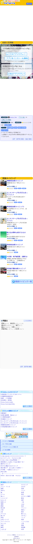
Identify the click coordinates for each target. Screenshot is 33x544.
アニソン (23, 508)
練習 (2, 527)
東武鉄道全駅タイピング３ (15, 206)
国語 (2, 506)
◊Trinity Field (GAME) (7, 402)
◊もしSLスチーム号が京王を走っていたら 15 (14, 423)
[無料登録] (16, 435)
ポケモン (23, 515)
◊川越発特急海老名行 (7, 396)
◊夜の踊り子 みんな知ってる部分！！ (12, 468)
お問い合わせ (16, 538)
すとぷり (3, 523)
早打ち (3, 490)
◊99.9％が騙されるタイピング (9, 466)
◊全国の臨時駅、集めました (9, 415)
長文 (22, 494)
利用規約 (16, 536)
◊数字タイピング (5, 464)
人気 (22, 523)
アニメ (23, 490)
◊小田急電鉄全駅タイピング (9, 426)
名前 (2, 525)
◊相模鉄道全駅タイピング (8, 425)
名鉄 (15, 127)
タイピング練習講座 (8, 441)
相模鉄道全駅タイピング (15, 181)
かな (9, 125)
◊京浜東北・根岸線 (6, 400)
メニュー (29, 4)
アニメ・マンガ (5, 486)
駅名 (8, 127)
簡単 (2, 488)
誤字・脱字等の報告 (18, 139)
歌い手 (3, 515)
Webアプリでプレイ (17, 74)
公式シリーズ (5, 519)
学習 (2, 517)
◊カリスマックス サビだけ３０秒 (11, 458)
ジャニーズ (4, 498)
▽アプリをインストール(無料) (16, 58)
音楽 (22, 488)
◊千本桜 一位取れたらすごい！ (10, 469)
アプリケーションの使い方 (10, 447)
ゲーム (3, 494)
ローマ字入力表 (7, 444)
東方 (22, 512)
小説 (2, 510)
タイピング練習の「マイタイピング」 (16, 535)
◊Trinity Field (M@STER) (8, 404)
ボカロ (23, 486)
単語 (22, 519)
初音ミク (3, 502)
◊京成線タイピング (6, 419)
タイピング (24, 484)
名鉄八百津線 (22, 127)
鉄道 (22, 492)
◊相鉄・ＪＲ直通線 (6, 398)
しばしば (3, 529)
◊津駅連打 (3, 413)
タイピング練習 (25, 496)
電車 (12, 127)
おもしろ (3, 500)
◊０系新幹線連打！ (6, 417)
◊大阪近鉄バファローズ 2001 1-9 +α (11, 394)
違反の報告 (28, 139)
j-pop (22, 504)
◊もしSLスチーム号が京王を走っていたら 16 (14, 421)
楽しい (3, 496)
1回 (2, 512)
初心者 (3, 508)
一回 (22, 502)
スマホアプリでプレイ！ (17, 54)
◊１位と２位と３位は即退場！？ (10, 460)
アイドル (3, 514)
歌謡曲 (23, 527)
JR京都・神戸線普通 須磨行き (17, 256)
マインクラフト (5, 521)
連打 (22, 500)
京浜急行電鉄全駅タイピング (16, 268)
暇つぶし (23, 514)
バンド (23, 517)
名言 (22, 529)
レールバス (4, 130)
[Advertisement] (16, 23)
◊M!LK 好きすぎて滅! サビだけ (11, 475)
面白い (23, 510)
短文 (6, 125)
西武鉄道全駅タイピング (15, 244)
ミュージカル (25, 521)
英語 (22, 525)
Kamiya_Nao (13, 117)
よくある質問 (6, 450)
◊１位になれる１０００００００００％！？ (13, 456)
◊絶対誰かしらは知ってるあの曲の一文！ (13, 462)
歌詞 (2, 484)
